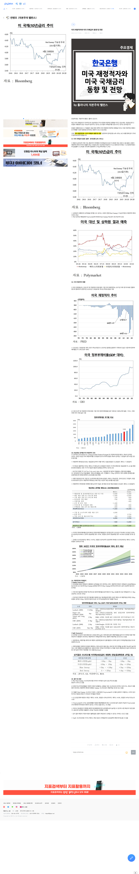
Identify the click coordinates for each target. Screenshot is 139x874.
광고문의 (53, 803)
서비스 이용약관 (6, 803)
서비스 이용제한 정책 (27, 803)
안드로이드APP (38, 803)
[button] (23, 118)
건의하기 (60, 803)
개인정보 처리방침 (17, 803)
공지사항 (47, 803)
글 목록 (90, 745)
